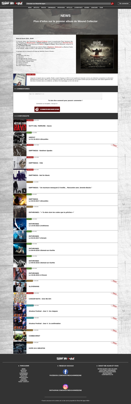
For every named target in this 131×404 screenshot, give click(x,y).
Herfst (41, 44)
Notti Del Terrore (68, 42)
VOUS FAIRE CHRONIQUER (107, 370)
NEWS (23, 369)
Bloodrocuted (31, 42)
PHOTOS (23, 371)
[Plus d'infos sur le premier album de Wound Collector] (97, 54)
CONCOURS (23, 380)
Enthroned (58, 47)
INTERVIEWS (23, 374)
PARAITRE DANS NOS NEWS (107, 371)
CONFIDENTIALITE (107, 374)
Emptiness (51, 47)
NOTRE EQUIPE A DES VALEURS (107, 369)
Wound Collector (42, 41)
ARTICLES (23, 376)
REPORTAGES (23, 377)
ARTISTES (23, 370)
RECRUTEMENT (107, 373)
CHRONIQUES (23, 373)
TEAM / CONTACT (23, 381)
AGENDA (23, 379)
